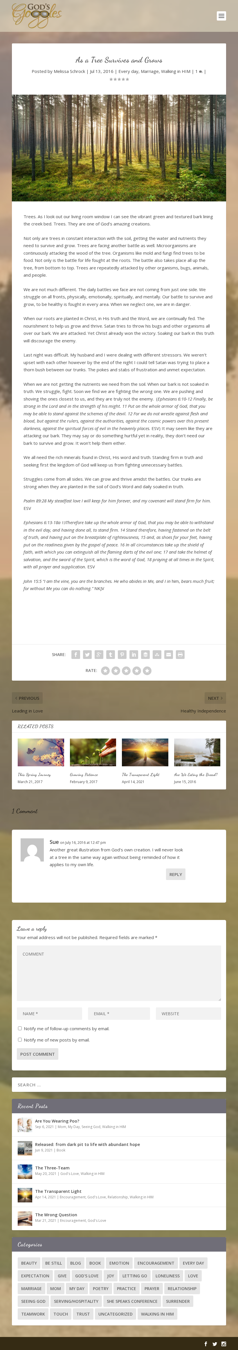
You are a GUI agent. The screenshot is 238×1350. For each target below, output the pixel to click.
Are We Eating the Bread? (196, 774)
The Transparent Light (141, 774)
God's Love (69, 1173)
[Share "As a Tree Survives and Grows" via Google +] (99, 654)
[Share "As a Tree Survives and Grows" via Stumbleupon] (157, 654)
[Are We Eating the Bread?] (197, 752)
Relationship (118, 1197)
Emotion (119, 1263)
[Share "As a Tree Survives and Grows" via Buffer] (145, 654)
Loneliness (168, 1276)
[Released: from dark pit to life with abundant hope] (25, 1148)
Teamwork (33, 1314)
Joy (110, 1276)
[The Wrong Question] (25, 1218)
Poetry (101, 1288)
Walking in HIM (175, 71)
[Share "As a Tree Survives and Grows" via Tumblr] (110, 654)
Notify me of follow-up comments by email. (66, 1028)
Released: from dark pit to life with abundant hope (87, 1144)
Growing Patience (84, 774)
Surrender (178, 1301)
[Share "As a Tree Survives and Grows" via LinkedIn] (134, 654)
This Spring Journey (34, 774)
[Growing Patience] (93, 752)
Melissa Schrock (69, 71)
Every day (128, 71)
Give (62, 1276)
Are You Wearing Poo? (57, 1121)
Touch (60, 1314)
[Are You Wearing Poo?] (25, 1125)
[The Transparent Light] (145, 752)
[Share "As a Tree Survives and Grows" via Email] (168, 654)
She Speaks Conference (132, 1301)
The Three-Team (52, 1168)
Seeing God (91, 1126)
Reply (176, 874)
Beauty (29, 1263)
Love (193, 1276)
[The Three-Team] (25, 1172)
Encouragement (73, 1197)
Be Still (53, 1263)
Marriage (150, 71)
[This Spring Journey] (41, 752)
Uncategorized (115, 1314)
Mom (62, 1126)
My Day (74, 1126)
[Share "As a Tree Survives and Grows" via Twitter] (87, 654)
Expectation (35, 1276)
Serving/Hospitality (76, 1301)
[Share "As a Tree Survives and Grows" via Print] (180, 654)
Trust (83, 1314)
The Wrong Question (56, 1214)
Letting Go (134, 1276)
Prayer (152, 1288)
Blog (75, 1263)
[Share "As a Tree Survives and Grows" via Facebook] (76, 654)
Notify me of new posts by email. (57, 1040)
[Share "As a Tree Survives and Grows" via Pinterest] (122, 654)
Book (61, 1150)
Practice (126, 1288)
